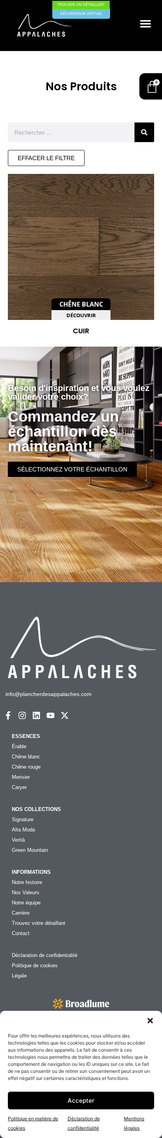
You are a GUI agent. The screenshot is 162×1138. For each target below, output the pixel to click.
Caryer (19, 787)
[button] (150, 1021)
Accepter (81, 1100)
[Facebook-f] (8, 715)
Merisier (21, 777)
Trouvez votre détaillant (38, 923)
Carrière (20, 913)
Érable (19, 746)
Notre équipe (26, 903)
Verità (18, 840)
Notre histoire (27, 882)
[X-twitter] (65, 715)
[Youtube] (50, 715)
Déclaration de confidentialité (44, 955)
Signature (22, 819)
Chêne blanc (26, 757)
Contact (20, 933)
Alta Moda (23, 830)
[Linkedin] (36, 715)
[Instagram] (22, 715)
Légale (19, 976)
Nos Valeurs (25, 892)
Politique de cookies (35, 965)
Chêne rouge (26, 767)
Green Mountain (30, 850)
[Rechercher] (144, 132)
